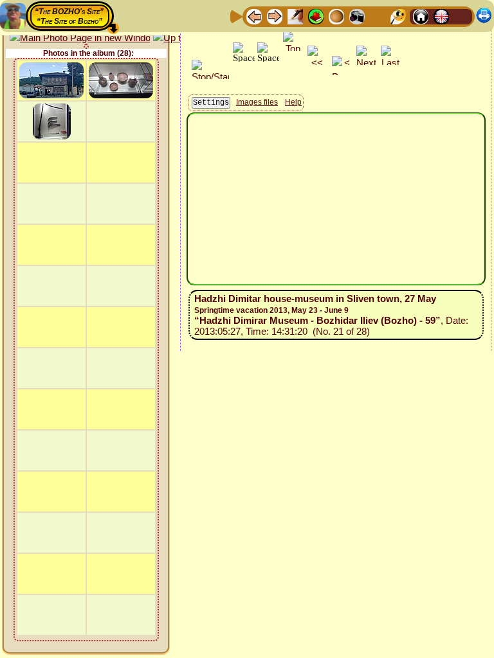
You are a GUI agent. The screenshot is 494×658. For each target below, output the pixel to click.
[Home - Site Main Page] (420, 15)
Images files (257, 102)
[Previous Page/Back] (254, 15)
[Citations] (316, 15)
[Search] (398, 15)
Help (293, 102)
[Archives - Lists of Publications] (295, 15)
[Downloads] (377, 15)
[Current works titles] (336, 15)
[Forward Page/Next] (274, 15)
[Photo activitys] (357, 15)
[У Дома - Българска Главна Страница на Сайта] (462, 15)
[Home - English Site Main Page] (441, 15)
